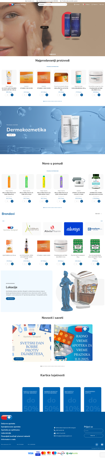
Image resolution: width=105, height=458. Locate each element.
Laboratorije (6, 433)
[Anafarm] (94, 228)
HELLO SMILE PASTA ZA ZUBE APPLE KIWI (26, 193)
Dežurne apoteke (8, 423)
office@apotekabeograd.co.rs (64, 436)
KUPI (44, 27)
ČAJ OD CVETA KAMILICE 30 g (78, 256)
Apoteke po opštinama (10, 430)
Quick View (15, 249)
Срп (103, 4)
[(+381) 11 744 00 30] (54, 433)
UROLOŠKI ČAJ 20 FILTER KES (61, 89)
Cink (96, 191)
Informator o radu (8, 439)
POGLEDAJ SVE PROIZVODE (52, 66)
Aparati (78, 191)
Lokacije (78, 4)
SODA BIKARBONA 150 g (79, 88)
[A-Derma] (31, 228)
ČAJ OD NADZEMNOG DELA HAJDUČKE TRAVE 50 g (95, 257)
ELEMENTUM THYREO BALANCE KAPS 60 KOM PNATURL (96, 193)
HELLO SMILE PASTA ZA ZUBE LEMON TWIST (43, 193)
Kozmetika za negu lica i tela (96, 86)
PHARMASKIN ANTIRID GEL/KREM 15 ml (96, 89)
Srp (100, 4)
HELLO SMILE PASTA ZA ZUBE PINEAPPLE (9, 193)
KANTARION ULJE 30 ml (9, 255)
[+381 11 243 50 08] (54, 430)
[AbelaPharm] (52, 228)
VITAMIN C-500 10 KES (26, 88)
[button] (12, 95)
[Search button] (65, 4)
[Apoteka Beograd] (10, 228)
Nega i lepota (9, 86)
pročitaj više (19, 358)
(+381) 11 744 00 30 (60, 433)
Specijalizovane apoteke (10, 427)
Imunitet (26, 86)
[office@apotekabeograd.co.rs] (54, 436)
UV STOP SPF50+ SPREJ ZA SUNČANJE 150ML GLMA (26, 257)
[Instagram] (97, 444)
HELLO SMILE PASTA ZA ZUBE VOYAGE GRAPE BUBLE (61, 193)
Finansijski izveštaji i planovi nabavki (15, 436)
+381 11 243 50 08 (60, 430)
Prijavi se (88, 427)
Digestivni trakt (78, 86)
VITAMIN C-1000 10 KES (43, 88)
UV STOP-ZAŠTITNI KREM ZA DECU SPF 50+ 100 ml (9, 89)
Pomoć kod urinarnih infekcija (61, 86)
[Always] (73, 228)
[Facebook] (102, 444)
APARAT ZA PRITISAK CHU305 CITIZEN (78, 193)
